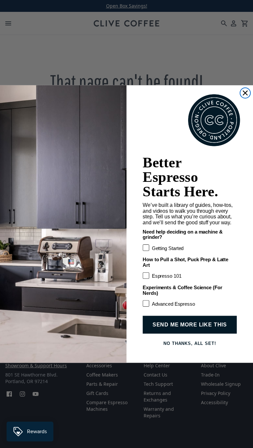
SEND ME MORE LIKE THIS (190, 324)
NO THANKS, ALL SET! (189, 343)
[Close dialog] (245, 93)
